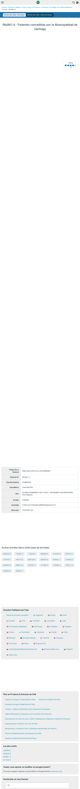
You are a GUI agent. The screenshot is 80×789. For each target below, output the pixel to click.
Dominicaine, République (18, 626)
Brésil (65, 615)
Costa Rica (51, 621)
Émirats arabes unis (51, 649)
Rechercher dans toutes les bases (40, 15)
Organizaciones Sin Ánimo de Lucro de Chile (21, 724)
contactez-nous (56, 771)
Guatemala (25, 632)
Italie (66, 632)
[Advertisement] (40, 46)
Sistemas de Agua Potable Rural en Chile (20, 704)
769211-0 (69, 565)
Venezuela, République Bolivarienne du (23, 649)
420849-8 (7, 754)
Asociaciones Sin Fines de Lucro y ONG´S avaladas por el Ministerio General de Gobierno (37, 719)
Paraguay (59, 638)
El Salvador (53, 626)
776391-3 (19, 554)
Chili (23, 7)
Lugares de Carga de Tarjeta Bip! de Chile (20, 699)
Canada (12, 621)
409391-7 (19, 571)
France (11, 632)
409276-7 (69, 554)
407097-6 (32, 565)
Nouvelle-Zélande (29, 638)
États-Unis (13, 655)
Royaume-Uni (41, 643)
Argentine (39, 615)
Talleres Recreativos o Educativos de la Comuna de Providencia (28, 714)
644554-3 (7, 750)
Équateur (69, 649)
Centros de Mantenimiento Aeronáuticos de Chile (23, 733)
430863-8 (7, 565)
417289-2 (44, 565)
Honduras (40, 632)
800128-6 (32, 560)
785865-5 (7, 571)
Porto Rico (13, 643)
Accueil (4, 7)
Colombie (36, 621)
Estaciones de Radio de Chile (49, 699)
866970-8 (7, 554)
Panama (46, 638)
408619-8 (19, 565)
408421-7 (56, 560)
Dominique (38, 626)
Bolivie (52, 615)
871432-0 (7, 760)
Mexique (12, 638)
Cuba (64, 621)
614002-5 (69, 560)
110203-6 (32, 554)
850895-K (44, 554)
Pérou (26, 643)
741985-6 (56, 565)
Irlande (53, 632)
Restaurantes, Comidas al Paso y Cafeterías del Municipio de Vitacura (30, 729)
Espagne (68, 626)
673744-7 (7, 560)
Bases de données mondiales (17, 615)
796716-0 (19, 560)
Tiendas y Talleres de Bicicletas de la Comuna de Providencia (27, 709)
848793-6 (44, 560)
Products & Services (33, 7)
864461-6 (7, 757)
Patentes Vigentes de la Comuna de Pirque (20, 738)
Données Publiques (14, 7)
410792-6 (56, 554)
